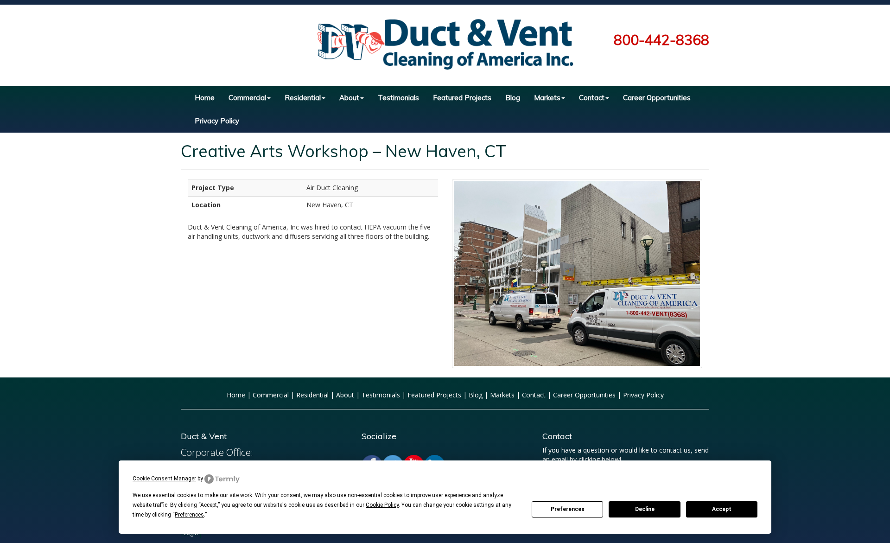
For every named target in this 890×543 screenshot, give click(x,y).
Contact (591, 97)
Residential (303, 97)
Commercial (247, 97)
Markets (547, 97)
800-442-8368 (661, 40)
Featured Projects (462, 97)
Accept (721, 509)
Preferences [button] (189, 514)
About (349, 97)
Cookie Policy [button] (382, 505)
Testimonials (398, 97)
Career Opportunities (657, 97)
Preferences (568, 509)
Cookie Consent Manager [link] (164, 478)
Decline (645, 509)
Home (205, 97)
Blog (512, 97)
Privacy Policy (217, 120)
